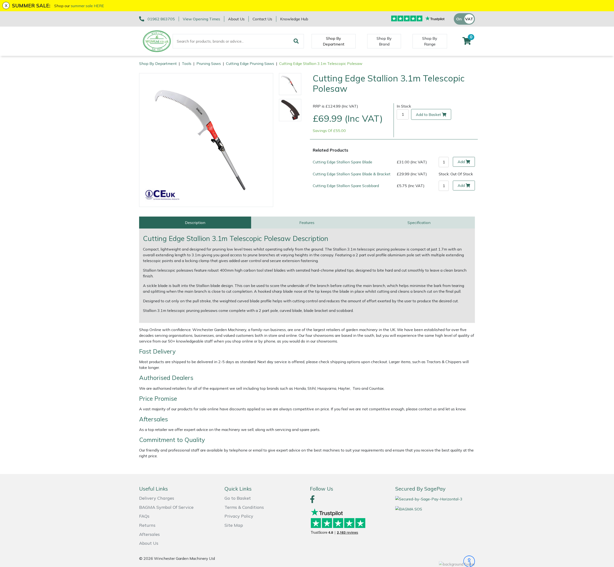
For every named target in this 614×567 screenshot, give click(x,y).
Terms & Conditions (244, 507)
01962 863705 (161, 19)
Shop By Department (333, 41)
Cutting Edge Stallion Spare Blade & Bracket (351, 174)
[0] (466, 42)
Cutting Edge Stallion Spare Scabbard (346, 185)
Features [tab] (306, 222)
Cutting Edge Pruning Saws (250, 63)
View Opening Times (201, 19)
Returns (147, 525)
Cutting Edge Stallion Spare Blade (342, 162)
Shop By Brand (384, 41)
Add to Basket (428, 114)
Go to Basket (237, 498)
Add (461, 161)
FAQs (144, 516)
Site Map (233, 525)
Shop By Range (429, 41)
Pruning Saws (208, 63)
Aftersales (149, 534)
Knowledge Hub (294, 19)
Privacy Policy (238, 516)
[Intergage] (435, 561)
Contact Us (262, 19)
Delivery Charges (156, 498)
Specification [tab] (419, 222)
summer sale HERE (87, 5)
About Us (236, 19)
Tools (186, 63)
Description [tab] (195, 222)
